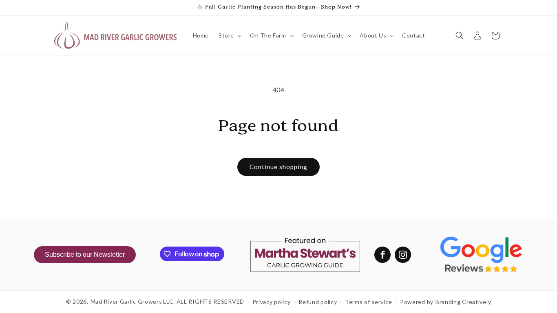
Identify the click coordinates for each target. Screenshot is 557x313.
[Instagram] (403, 255)
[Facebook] (382, 255)
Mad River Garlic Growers (126, 301)
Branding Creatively (463, 301)
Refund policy (317, 301)
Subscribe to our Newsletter (85, 254)
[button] (229, 35)
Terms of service (368, 301)
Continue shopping (278, 166)
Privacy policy (271, 301)
